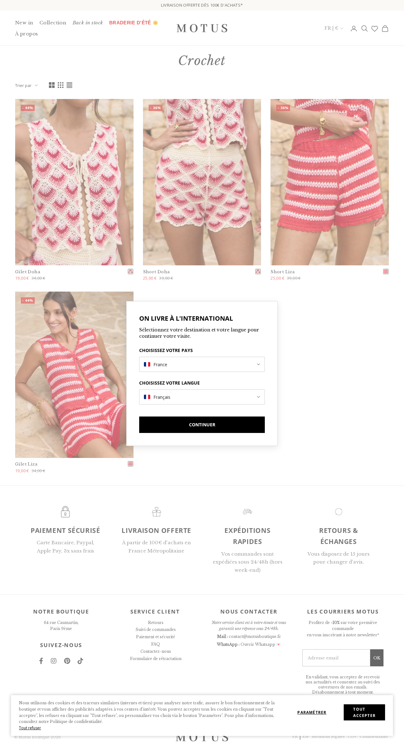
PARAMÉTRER (311, 712)
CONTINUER (202, 425)
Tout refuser (30, 728)
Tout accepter (364, 712)
